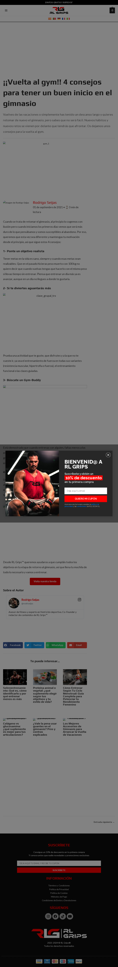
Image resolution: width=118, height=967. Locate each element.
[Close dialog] (108, 455)
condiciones (82, 506)
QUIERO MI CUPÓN (86, 498)
